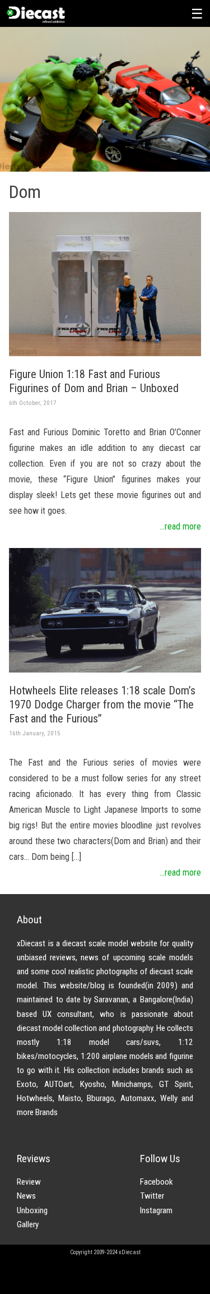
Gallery (28, 1224)
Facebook (156, 1182)
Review (29, 1182)
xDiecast (35, 14)
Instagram (156, 1210)
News (26, 1196)
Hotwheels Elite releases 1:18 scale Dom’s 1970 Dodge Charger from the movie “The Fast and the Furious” (102, 704)
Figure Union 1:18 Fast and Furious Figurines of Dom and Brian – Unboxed (94, 381)
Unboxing (32, 1210)
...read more (180, 526)
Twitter (152, 1196)
